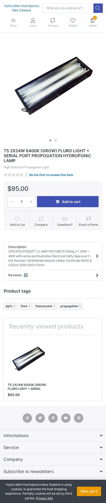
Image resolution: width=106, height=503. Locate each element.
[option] (53, 87)
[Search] (98, 8)
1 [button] (50, 140)
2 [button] (55, 140)
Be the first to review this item (51, 175)
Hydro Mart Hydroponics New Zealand (21, 8)
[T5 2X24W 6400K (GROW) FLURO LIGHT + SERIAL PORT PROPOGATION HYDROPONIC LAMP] (53, 87)
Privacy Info (44, 498)
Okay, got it (89, 491)
